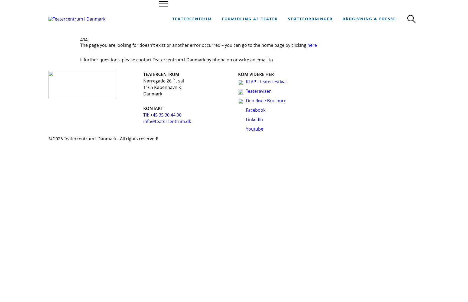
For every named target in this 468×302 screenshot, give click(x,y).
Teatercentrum (192, 18)
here (312, 45)
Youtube (254, 129)
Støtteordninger (310, 18)
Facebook (255, 110)
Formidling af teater (250, 18)
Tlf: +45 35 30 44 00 (162, 115)
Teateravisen (259, 91)
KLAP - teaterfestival (266, 82)
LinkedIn (254, 119)
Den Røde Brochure (266, 101)
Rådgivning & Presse (369, 18)
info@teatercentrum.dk (167, 121)
